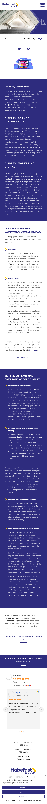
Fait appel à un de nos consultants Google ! (23, 637)
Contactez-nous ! (23, 358)
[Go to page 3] (25, 731)
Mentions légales (34, 800)
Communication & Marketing (25, 39)
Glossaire (8, 39)
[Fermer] (45, 776)
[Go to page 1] (21, 731)
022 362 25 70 (23, 756)
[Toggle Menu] (42, 5)
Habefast (33, 350)
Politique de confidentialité (16, 800)
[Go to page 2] (23, 731)
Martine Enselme (24, 693)
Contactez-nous (23, 759)
